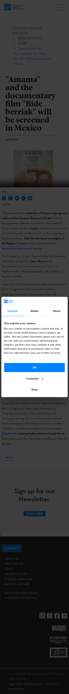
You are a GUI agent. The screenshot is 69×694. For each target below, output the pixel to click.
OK (35, 367)
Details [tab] (34, 310)
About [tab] (56, 310)
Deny (34, 389)
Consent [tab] (12, 310)
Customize (32, 378)
